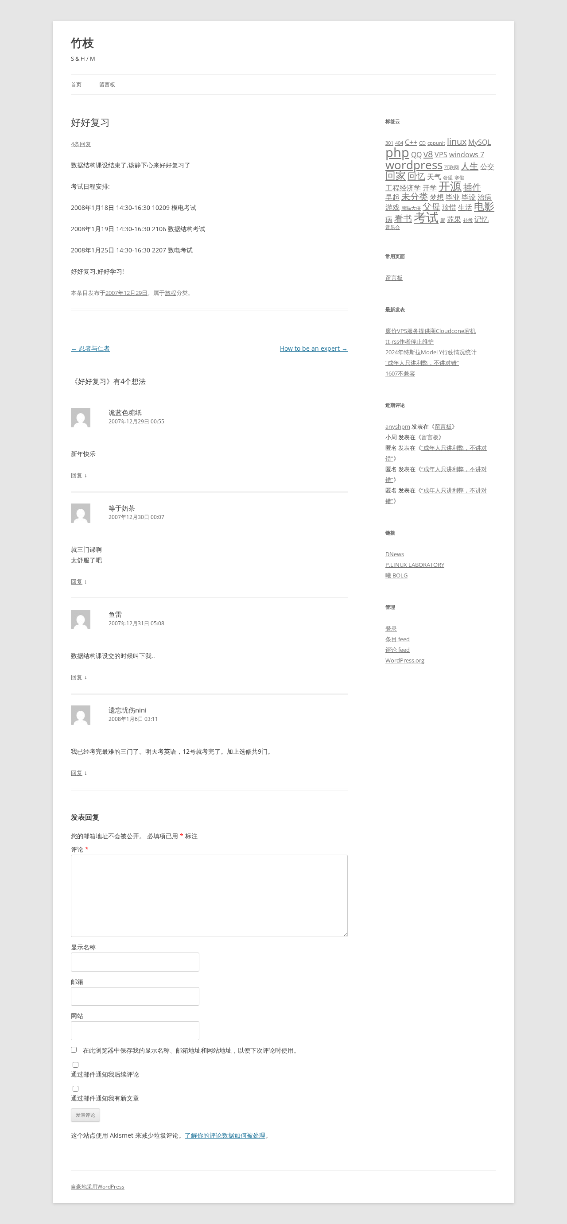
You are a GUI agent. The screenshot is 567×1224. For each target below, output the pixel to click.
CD (422, 143)
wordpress (414, 165)
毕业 (453, 197)
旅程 (170, 293)
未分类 (414, 196)
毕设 (469, 197)
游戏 (392, 207)
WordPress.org (404, 660)
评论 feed (397, 650)
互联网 (451, 167)
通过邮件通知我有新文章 (105, 1098)
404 (399, 143)
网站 (77, 1015)
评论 (80, 849)
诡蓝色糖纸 (125, 412)
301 (389, 143)
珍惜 (449, 207)
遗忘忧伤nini (128, 709)
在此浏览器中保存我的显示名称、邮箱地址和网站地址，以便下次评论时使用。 (191, 1050)
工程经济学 (403, 188)
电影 (484, 206)
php (397, 152)
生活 (465, 207)
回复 (76, 475)
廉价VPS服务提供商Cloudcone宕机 (430, 331)
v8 (428, 154)
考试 (426, 217)
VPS (441, 154)
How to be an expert (314, 348)
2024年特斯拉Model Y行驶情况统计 (431, 352)
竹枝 (82, 42)
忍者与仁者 (90, 348)
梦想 (437, 197)
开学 (430, 188)
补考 (468, 220)
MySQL (479, 142)
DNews (394, 554)
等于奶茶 (122, 508)
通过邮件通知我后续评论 (105, 1074)
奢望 (448, 177)
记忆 (481, 219)
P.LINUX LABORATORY (414, 565)
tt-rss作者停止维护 (409, 341)
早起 (392, 197)
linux (456, 141)
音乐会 (392, 227)
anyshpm (397, 426)
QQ (416, 154)
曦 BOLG (396, 575)
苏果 (454, 219)
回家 (395, 175)
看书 (403, 219)
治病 (485, 197)
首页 (76, 84)
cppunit (436, 143)
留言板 (107, 84)
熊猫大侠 (411, 208)
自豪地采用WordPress (97, 1186)
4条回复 (81, 144)
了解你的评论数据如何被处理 (225, 1135)
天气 (434, 177)
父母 (431, 207)
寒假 (459, 177)
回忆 (416, 176)
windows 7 (466, 154)
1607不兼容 (400, 373)
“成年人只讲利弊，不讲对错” (422, 363)
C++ (411, 142)
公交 (487, 166)
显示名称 (83, 947)
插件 (472, 187)
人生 (469, 166)
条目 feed (397, 639)
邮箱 (77, 981)
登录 (391, 628)
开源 (450, 186)
